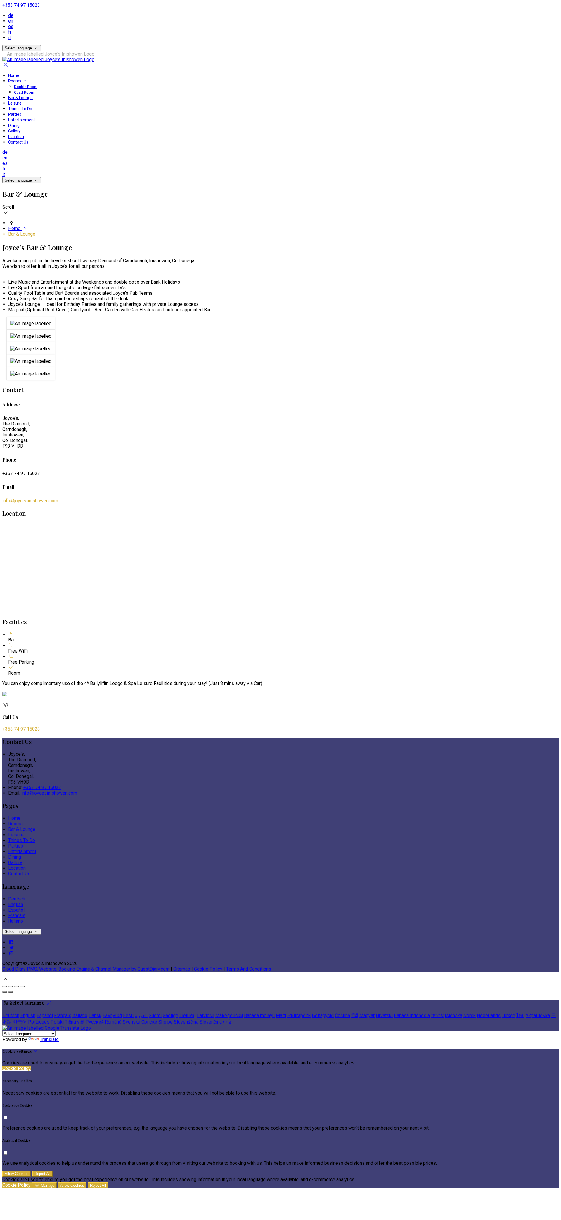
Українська (538, 1015)
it (9, 37)
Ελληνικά (112, 1015)
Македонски (229, 1015)
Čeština (342, 1015)
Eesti (128, 1015)
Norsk (469, 1015)
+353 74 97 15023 (21, 5)
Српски (149, 1022)
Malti (281, 1015)
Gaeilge (170, 1015)
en (10, 21)
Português (38, 1022)
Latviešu (205, 1015)
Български (299, 1015)
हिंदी (354, 1015)
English (15, 904)
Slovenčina (211, 1022)
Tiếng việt (74, 1022)
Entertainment (21, 120)
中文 (227, 1022)
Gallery (14, 131)
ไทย (520, 1015)
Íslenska (453, 1015)
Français (16, 915)
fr (9, 32)
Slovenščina (186, 1022)
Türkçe (508, 1015)
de (10, 15)
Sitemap (181, 969)
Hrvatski (384, 1015)
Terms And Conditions (248, 969)
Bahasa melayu (259, 1015)
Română (113, 1022)
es (10, 26)
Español (16, 910)
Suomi (155, 1015)
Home (13, 75)
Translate (49, 1039)
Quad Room (24, 92)
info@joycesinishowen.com (30, 500)
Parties (14, 114)
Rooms (15, 81)
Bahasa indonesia (412, 1015)
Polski (57, 1022)
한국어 (20, 1022)
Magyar (367, 1015)
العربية (141, 1015)
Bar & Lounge (20, 97)
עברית (437, 1015)
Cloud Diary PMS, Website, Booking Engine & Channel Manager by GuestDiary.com (85, 969)
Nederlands (489, 1015)
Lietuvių (187, 1015)
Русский (95, 1022)
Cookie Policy (208, 969)
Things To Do (20, 108)
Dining (14, 125)
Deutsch (16, 899)
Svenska (131, 1022)
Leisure (15, 103)
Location (16, 136)
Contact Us (18, 142)
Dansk (95, 1015)
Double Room (25, 86)
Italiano (15, 921)
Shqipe (165, 1022)
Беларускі (323, 1015)
